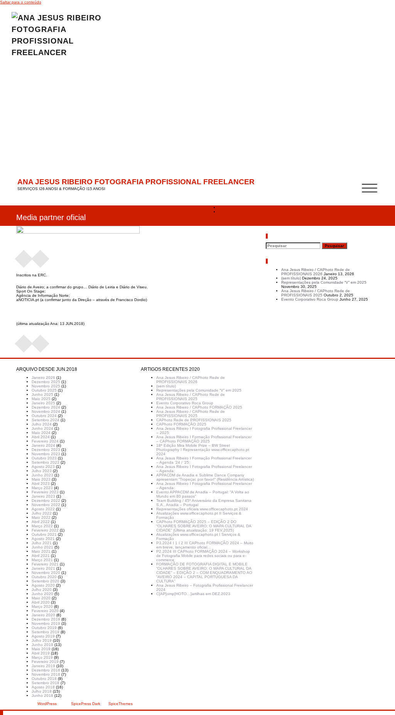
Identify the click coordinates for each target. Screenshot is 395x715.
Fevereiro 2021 (45, 564)
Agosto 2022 (43, 509)
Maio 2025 (41, 399)
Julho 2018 (42, 691)
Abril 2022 (41, 522)
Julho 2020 (42, 589)
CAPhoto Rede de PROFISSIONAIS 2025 (193, 420)
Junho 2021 (42, 547)
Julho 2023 (42, 471)
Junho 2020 (42, 594)
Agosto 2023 (43, 466)
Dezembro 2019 (46, 619)
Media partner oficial (237, 212)
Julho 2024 (42, 424)
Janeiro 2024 (43, 445)
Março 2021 (42, 560)
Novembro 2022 (46, 505)
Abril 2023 (41, 483)
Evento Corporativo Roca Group (309, 299)
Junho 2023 (42, 475)
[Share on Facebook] (24, 256)
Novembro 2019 (46, 623)
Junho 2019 (42, 645)
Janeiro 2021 (43, 568)
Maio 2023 (41, 479)
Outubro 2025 (44, 390)
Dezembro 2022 (46, 500)
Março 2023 (42, 488)
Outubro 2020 (44, 577)
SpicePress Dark (85, 704)
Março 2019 (42, 657)
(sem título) (291, 278)
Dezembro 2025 (46, 382)
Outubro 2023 (44, 458)
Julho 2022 (42, 513)
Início (223, 207)
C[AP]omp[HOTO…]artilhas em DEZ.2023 (193, 594)
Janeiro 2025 (43, 403)
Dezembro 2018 (46, 670)
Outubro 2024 (44, 416)
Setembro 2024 (45, 420)
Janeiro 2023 (43, 496)
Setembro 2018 (45, 683)
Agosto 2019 (43, 636)
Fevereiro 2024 (45, 441)
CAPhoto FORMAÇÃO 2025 (181, 424)
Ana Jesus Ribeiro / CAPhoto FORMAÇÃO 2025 (199, 407)
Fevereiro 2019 (45, 661)
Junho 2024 (42, 428)
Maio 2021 (41, 551)
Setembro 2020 (45, 581)
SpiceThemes (120, 704)
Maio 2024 (41, 433)
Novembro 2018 (46, 674)
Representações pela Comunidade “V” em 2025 (323, 282)
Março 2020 (42, 606)
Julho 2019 (42, 640)
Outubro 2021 (44, 534)
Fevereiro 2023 (45, 492)
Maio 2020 (41, 598)
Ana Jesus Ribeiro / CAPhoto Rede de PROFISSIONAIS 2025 (315, 293)
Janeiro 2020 (43, 615)
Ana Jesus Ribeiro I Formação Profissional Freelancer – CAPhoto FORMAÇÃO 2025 (204, 439)
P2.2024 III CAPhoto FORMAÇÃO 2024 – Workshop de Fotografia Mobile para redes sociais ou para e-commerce (203, 555)
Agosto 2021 (43, 539)
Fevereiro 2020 (45, 611)
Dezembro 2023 (46, 450)
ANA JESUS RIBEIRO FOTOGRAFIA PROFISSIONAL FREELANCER (136, 182)
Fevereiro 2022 (45, 530)
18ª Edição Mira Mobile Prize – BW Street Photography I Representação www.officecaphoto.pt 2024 (202, 449)
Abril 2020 (41, 602)
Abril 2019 (41, 653)
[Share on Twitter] (40, 256)
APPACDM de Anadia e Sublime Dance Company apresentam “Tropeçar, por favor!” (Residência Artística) (205, 477)
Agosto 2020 (43, 585)
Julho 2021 (42, 543)
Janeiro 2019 (43, 666)
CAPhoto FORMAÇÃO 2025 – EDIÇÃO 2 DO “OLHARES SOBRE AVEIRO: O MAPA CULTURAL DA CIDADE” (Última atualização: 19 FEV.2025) (203, 526)
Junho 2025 (42, 394)
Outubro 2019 (44, 628)
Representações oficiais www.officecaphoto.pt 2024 (202, 509)
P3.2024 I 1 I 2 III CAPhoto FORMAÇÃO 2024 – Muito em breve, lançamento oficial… (204, 545)
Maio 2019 (41, 649)
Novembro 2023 (46, 454)
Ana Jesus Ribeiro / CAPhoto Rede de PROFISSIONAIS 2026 (315, 271)
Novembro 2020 (46, 572)
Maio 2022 (41, 517)
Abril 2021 (41, 555)
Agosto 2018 (43, 687)
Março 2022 (42, 526)
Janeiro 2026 (43, 377)
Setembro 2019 (45, 632)
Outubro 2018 (44, 678)
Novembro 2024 (46, 411)
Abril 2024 (41, 437)
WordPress (47, 704)
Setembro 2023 (45, 462)
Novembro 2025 (46, 386)
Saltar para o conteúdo (20, 2)
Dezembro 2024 (46, 407)
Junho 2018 (42, 695)
